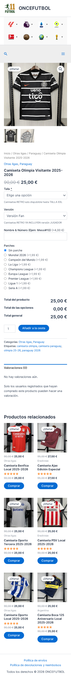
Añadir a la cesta (33, 328)
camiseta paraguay (49, 346)
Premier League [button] (28, 24)
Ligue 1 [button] (58, 24)
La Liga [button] (13, 24)
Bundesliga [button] (13, 37)
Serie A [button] (43, 24)
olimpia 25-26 (12, 350)
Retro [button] (28, 37)
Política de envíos (35, 660)
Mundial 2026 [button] (58, 37)
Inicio (7, 153)
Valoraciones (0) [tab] (15, 368)
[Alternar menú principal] (63, 54)
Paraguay (35, 153)
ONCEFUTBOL (35, 8)
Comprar (14, 486)
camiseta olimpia (27, 346)
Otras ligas (19, 153)
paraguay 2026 (31, 350)
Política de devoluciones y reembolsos (35, 665)
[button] (5, 53)
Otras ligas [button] (43, 37)
